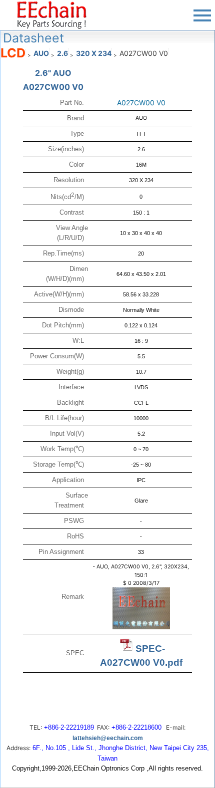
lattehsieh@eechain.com (107, 738)
